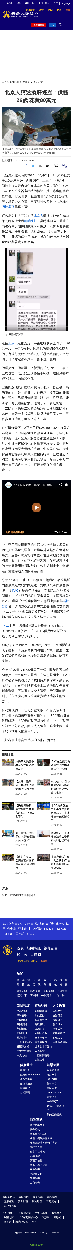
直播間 (35, 954)
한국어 (31, 933)
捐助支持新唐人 (28, 961)
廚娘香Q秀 (53, 1101)
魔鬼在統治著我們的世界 (43, 1142)
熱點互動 (40, 1015)
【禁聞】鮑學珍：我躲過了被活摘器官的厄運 (24, 785)
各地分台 (29, 3)
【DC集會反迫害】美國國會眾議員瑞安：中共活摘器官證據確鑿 (60, 813)
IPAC (15, 590)
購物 (44, 961)
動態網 (57, 1217)
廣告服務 (37, 1201)
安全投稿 (23, 1201)
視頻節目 (51, 948)
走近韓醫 (25, 1092)
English (48, 928)
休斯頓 (60, 923)
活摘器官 (8, 207)
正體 (40, 3)
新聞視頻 (23, 1005)
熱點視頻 (35, 990)
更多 (34, 1221)
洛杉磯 (39, 923)
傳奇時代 (35, 1129)
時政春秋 (40, 1024)
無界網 (7, 1221)
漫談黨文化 (36, 1173)
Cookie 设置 (36, 1244)
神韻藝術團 (25, 1212)
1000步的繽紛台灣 (56, 1108)
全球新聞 (22, 1011)
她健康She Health (30, 1074)
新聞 (20, 973)
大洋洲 (50, 923)
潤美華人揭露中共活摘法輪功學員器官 (24, 765)
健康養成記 (26, 1083)
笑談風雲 (58, 1015)
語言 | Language (62, 3)
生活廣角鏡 (53, 1070)
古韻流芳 (58, 1020)
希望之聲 (9, 1217)
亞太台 (22, 928)
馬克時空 (40, 1050)
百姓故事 (35, 1169)
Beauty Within (54, 1092)
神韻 (9, 3)
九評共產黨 (36, 1147)
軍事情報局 (41, 1037)
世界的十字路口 (43, 1046)
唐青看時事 (41, 1042)
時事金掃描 (41, 1020)
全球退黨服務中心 (28, 1217)
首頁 (4, 82)
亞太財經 (22, 1055)
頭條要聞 (22, 990)
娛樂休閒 (53, 1065)
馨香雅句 (58, 1024)
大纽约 (19, 923)
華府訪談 (22, 1037)
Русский (8, 933)
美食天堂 (52, 1083)
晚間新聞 (22, 1024)
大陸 (24, 82)
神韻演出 (46, 995)
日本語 (20, 933)
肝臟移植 (30, 221)
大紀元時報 (41, 1212)
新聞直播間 (39, 25)
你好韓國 (52, 1079)
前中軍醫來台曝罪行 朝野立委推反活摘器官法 (25, 836)
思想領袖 (40, 1028)
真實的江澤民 (37, 1151)
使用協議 (9, 1201)
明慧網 (45, 1217)
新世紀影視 (21, 1221)
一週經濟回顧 (24, 1042)
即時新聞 (49, 990)
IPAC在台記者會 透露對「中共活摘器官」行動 (60, 765)
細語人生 (40, 1059)
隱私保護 (52, 1196)
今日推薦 (62, 990)
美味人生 (52, 1088)
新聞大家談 (41, 1011)
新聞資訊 (14, 82)
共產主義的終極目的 (41, 1138)
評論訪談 (41, 1005)
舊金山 (11, 928)
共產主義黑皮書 (38, 1164)
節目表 (22, 954)
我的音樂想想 (54, 1114)
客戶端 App (10, 1205)
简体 (47, 3)
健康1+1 (24, 1070)
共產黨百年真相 (38, 1133)
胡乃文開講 (26, 1079)
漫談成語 (58, 1028)
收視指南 (38, 1196)
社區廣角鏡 (23, 1046)
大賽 (18, 3)
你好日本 (52, 1074)
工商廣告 (35, 1182)
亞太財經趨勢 (24, 1050)
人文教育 (59, 1005)
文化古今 (58, 1037)
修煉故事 (35, 1178)
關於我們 (24, 1196)
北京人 (38, 215)
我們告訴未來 (37, 1125)
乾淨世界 (57, 1212)
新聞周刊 (22, 1033)
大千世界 (52, 1096)
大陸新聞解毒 (42, 1055)
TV (53, 25)
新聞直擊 (22, 1028)
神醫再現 (25, 1088)
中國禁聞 (22, 1020)
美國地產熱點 (60, 1042)
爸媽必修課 (59, 1033)
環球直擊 (22, 1015)
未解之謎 (58, 1011)
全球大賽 (60, 995)
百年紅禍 (35, 1156)
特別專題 (36, 1119)
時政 (32, 82)
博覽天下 (22, 995)
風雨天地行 (36, 1160)
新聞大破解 (41, 1033)
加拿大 (29, 923)
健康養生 (26, 1065)
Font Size (55, 165)
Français (60, 928)
